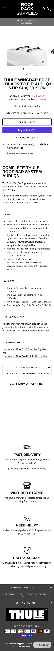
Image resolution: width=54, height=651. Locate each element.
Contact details (26, 603)
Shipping (22, 99)
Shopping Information (26, 587)
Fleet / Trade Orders (27, 367)
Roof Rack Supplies (27, 8)
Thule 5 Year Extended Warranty (27, 373)
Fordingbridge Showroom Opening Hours (26, 595)
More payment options (27, 137)
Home (26, 74)
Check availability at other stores (20, 153)
